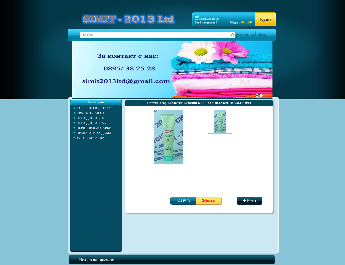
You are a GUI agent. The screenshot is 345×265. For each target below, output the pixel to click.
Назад (251, 201)
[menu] (96, 123)
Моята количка (209, 18)
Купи (265, 19)
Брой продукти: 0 (206, 22)
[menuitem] (96, 108)
